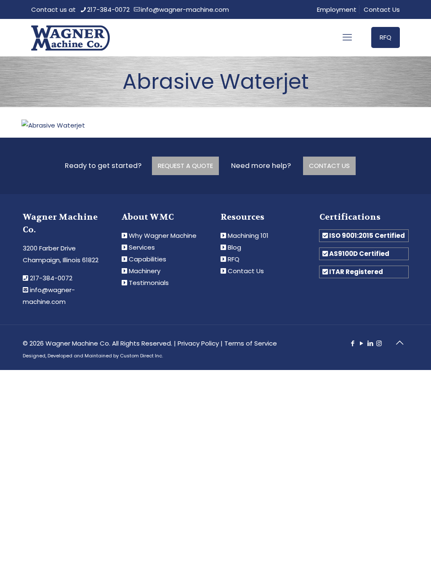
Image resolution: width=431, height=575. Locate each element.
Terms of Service (250, 343)
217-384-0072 (108, 9)
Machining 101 (248, 235)
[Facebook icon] (352, 343)
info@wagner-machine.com (185, 9)
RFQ (385, 37)
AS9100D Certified (359, 253)
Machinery (144, 270)
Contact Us (382, 9)
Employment (337, 9)
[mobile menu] (347, 37)
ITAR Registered (356, 271)
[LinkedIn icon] (370, 343)
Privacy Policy (198, 343)
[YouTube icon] (361, 343)
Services (142, 247)
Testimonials (149, 282)
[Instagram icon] (379, 343)
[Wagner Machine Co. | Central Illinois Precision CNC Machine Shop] (70, 37)
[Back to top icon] (399, 342)
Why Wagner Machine (163, 235)
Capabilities (147, 259)
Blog (234, 247)
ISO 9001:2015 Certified (367, 235)
